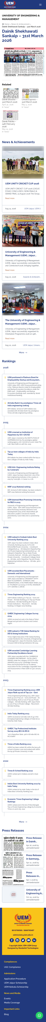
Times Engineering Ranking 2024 (21, 594)
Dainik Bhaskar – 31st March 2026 (9, 100)
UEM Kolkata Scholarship (16, 987)
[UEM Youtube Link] (29, 940)
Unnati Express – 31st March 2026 (29, 100)
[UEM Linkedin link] (34, 940)
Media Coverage (12, 1002)
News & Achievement (20, 24)
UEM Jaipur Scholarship (15, 983)
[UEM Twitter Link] (23, 940)
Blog (6, 1014)
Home (6, 24)
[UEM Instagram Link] (17, 940)
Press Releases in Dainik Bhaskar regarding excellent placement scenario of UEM (32, 874)
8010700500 (17, 930)
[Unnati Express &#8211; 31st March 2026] (30, 93)
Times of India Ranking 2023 (19, 744)
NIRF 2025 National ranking (19, 487)
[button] (39, 1015)
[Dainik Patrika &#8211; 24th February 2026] (10, 115)
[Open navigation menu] (41, 4)
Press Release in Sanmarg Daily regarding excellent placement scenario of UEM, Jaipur (34, 857)
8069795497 (29, 930)
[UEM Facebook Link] (12, 940)
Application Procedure (15, 979)
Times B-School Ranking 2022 (20, 771)
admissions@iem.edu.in (23, 935)
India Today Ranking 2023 (18, 714)
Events (7, 998)
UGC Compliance (12, 967)
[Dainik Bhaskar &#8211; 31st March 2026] (10, 93)
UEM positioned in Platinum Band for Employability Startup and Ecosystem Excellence (23, 379)
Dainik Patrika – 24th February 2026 (9, 124)
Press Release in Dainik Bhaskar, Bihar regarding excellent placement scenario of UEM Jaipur (34, 840)
